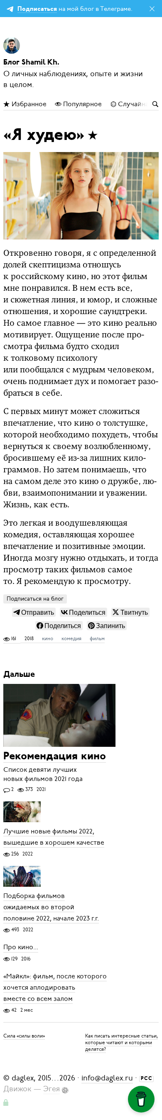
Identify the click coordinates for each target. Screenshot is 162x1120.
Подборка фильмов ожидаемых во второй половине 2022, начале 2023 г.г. (51, 907)
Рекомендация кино (54, 756)
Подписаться (37, 9)
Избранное (28, 104)
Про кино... (20, 947)
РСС (146, 1078)
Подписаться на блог (35, 599)
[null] (34, 612)
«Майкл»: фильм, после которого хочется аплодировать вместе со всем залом (55, 987)
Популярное (81, 104)
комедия (71, 638)
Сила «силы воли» (24, 1036)
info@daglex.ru (107, 1078)
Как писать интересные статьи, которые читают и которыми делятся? (121, 1043)
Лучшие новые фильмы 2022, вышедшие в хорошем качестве (53, 837)
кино (47, 638)
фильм (97, 638)
